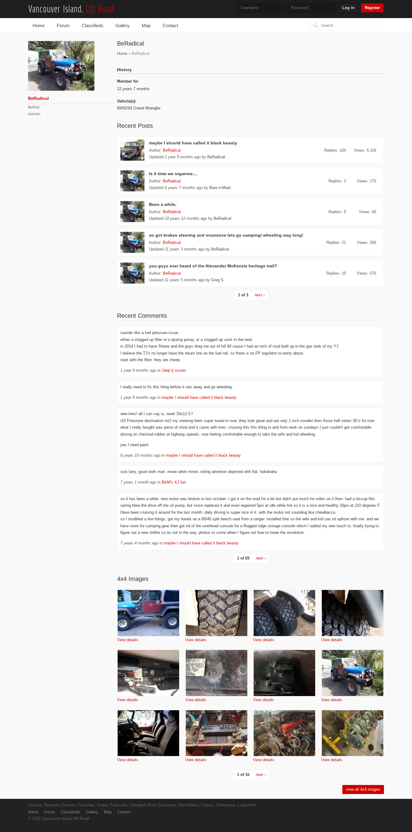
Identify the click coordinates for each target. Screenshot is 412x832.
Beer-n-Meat (220, 188)
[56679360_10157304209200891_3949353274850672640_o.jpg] (148, 673)
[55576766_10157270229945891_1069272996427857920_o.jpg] (216, 673)
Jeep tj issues (174, 370)
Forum (63, 25)
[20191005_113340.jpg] (284, 613)
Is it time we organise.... (173, 174)
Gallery (123, 25)
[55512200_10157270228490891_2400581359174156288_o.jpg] (148, 733)
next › (260, 295)
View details (127, 640)
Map (146, 25)
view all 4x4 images (363, 789)
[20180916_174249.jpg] (284, 733)
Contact (170, 25)
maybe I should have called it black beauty (193, 143)
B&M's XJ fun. (174, 482)
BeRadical (172, 150)
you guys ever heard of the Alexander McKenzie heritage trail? (213, 266)
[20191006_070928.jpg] (148, 613)
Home (39, 25)
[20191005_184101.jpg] (216, 613)
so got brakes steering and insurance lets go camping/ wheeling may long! (226, 235)
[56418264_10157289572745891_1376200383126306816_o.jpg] (352, 673)
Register (372, 8)
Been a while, (162, 204)
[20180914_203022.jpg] (216, 733)
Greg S (217, 280)
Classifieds (92, 25)
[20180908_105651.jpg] (352, 733)
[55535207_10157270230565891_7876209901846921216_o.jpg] (284, 673)
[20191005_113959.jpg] (352, 613)
